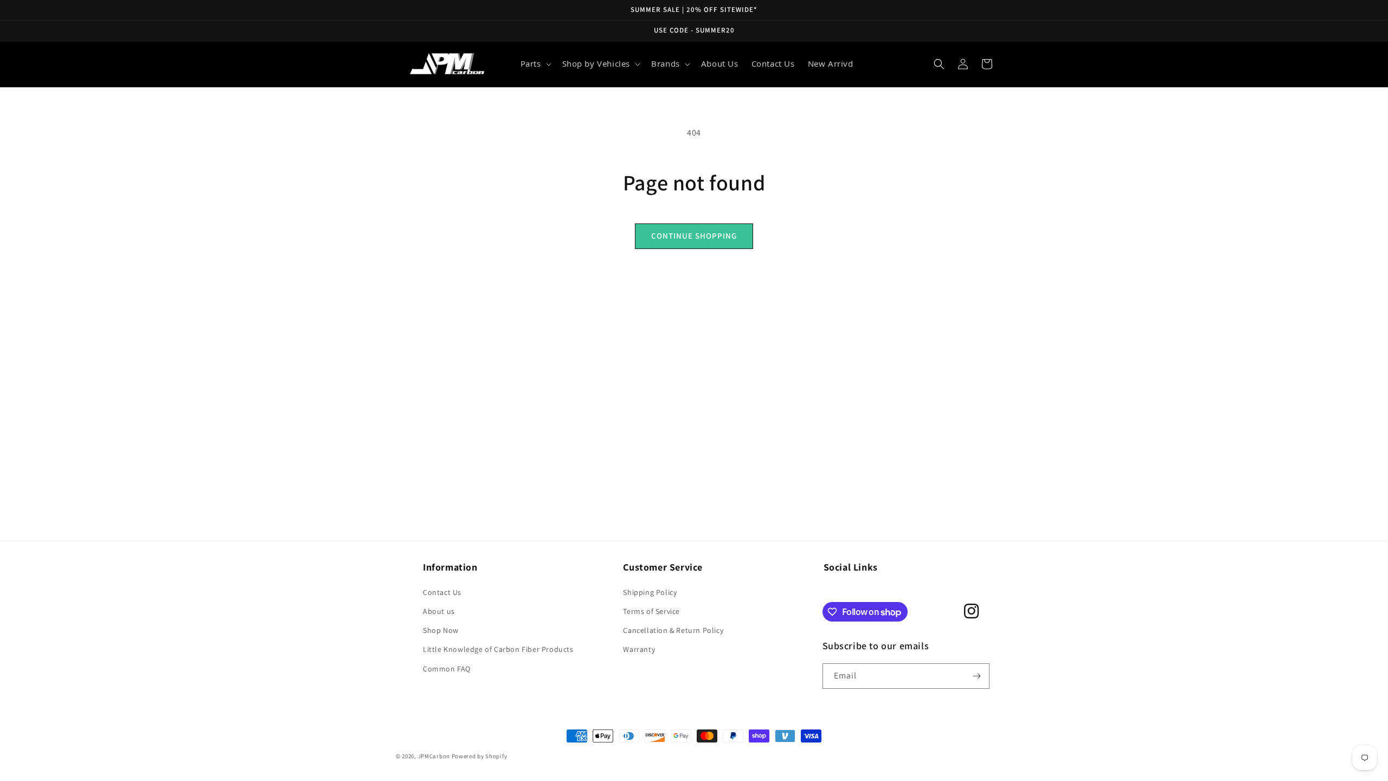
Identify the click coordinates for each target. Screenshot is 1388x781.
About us (439, 611)
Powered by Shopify (479, 756)
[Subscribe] (977, 676)
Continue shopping (694, 236)
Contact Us (442, 592)
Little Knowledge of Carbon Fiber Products (498, 649)
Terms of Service (651, 611)
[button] (535, 64)
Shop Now (441, 630)
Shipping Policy (650, 592)
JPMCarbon (434, 756)
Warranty (639, 649)
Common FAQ (447, 669)
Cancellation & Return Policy (673, 630)
